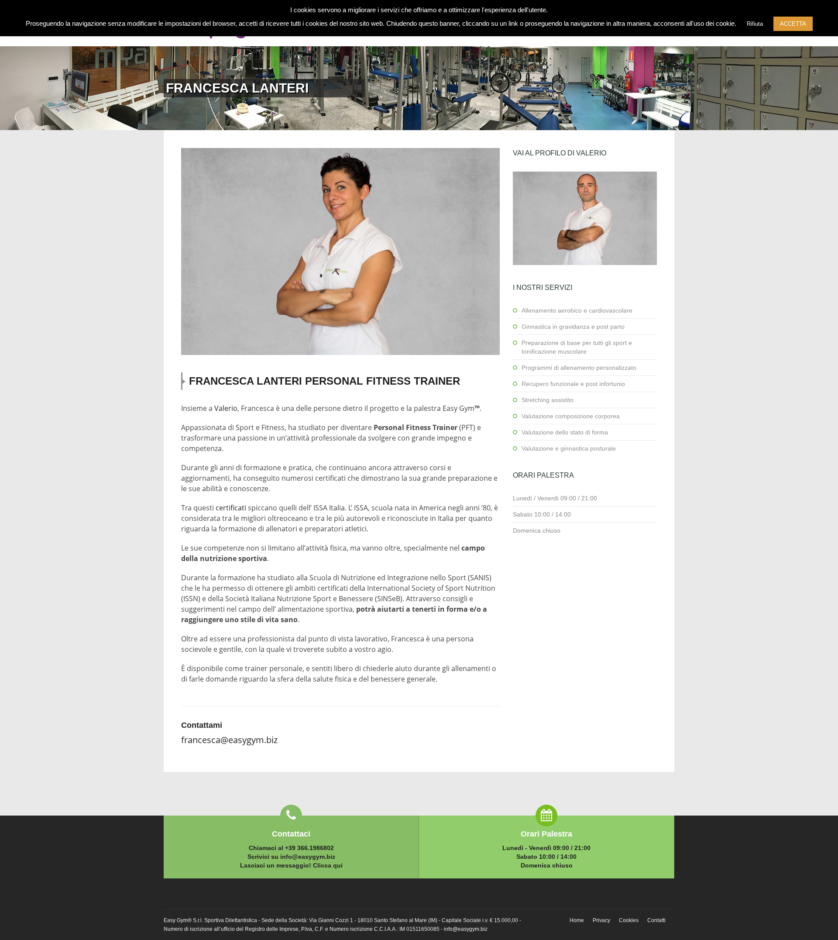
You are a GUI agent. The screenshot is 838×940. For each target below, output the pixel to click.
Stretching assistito (548, 399)
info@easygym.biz (307, 856)
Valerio (225, 408)
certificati (231, 508)
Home (577, 920)
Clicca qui (328, 865)
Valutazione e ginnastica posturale (569, 448)
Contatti (656, 920)
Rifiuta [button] (755, 24)
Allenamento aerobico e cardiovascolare (577, 310)
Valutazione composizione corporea (571, 416)
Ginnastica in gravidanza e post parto (573, 326)
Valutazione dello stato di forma (565, 432)
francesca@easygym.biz (229, 740)
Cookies (629, 920)
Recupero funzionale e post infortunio (573, 383)
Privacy (601, 920)
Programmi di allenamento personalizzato (579, 367)
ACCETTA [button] (793, 24)
